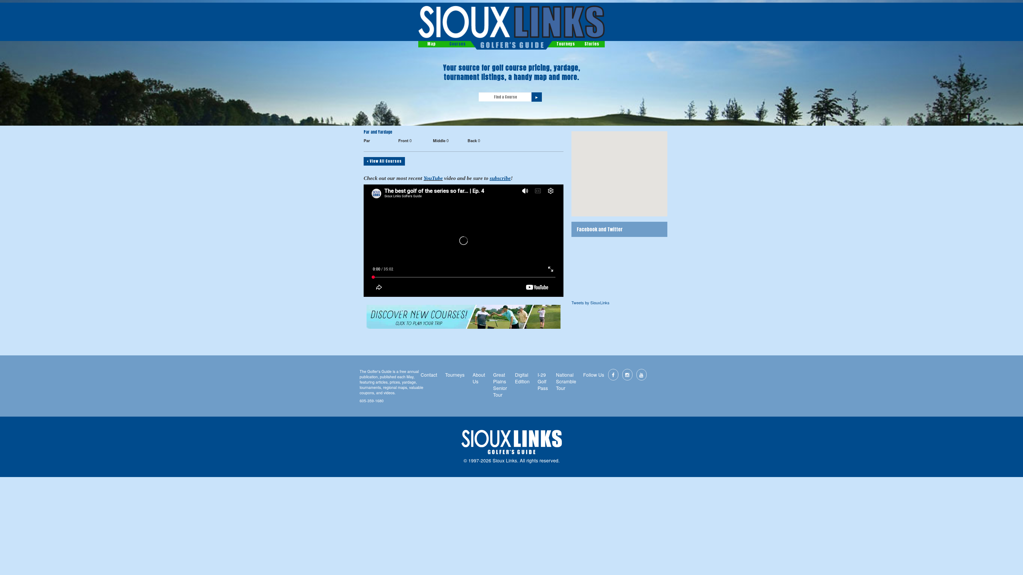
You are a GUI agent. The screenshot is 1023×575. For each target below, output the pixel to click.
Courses (457, 44)
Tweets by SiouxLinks (590, 302)
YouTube (433, 178)
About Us (479, 378)
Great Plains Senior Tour (500, 384)
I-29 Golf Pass (543, 381)
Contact (429, 374)
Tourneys (566, 44)
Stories (591, 44)
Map (431, 44)
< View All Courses (384, 161)
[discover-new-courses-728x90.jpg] (463, 317)
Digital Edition (522, 378)
